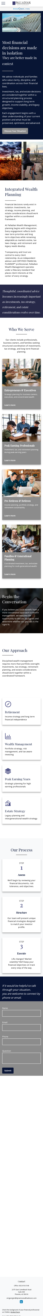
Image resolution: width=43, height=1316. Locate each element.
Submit (7, 1070)
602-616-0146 (24, 1286)
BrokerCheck (15, 1312)
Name (5, 1008)
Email (4, 1022)
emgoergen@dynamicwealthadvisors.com (21, 1298)
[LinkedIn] (21, 1301)
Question (6, 1050)
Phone (5, 1036)
